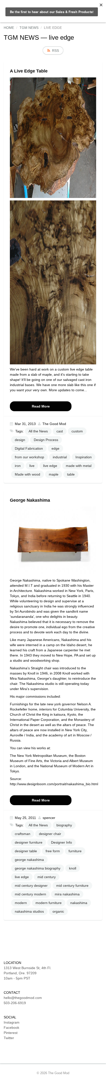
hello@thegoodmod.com (23, 998)
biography (64, 825)
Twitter (9, 1038)
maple (53, 474)
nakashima (78, 903)
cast (59, 431)
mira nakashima (67, 894)
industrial (60, 457)
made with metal (78, 466)
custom (77, 431)
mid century (46, 877)
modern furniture (48, 903)
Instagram (11, 1022)
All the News (38, 431)
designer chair (50, 834)
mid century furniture (72, 886)
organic (58, 911)
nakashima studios (29, 911)
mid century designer (31, 886)
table (71, 474)
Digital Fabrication (29, 448)
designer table (26, 851)
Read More (41, 406)
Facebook (11, 1028)
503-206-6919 (15, 1003)
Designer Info (61, 842)
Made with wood (27, 474)
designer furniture (28, 842)
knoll (72, 868)
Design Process (46, 440)
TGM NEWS (21, 37)
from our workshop (29, 457)
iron (18, 466)
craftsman (22, 834)
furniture (75, 851)
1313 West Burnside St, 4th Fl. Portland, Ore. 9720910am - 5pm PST (27, 973)
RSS (55, 51)
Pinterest (11, 1033)
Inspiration (83, 457)
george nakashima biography (37, 868)
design (20, 440)
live (32, 466)
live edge (50, 466)
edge (55, 448)
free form (53, 851)
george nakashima (29, 860)
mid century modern (30, 894)
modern (21, 903)
